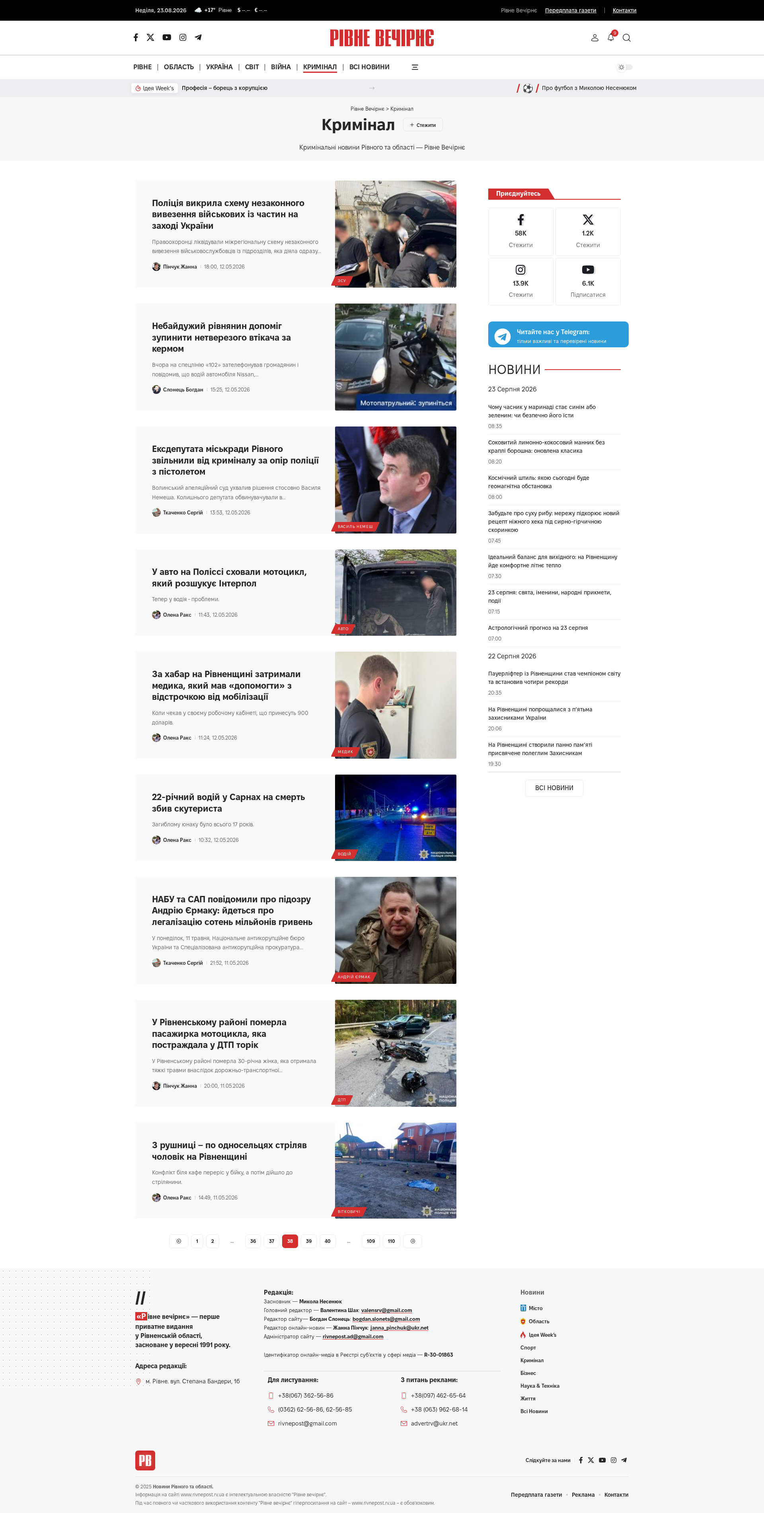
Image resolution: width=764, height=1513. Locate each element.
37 (271, 1241)
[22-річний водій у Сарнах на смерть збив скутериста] (395, 818)
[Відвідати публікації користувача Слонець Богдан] (156, 389)
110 (391, 1241)
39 (309, 1241)
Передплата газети (570, 10)
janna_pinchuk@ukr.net (399, 1327)
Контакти (625, 10)
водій (344, 854)
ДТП (342, 1100)
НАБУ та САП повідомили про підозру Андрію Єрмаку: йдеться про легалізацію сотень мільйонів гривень (232, 910)
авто (343, 629)
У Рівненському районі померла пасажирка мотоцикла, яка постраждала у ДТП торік (219, 1033)
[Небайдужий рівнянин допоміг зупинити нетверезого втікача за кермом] (395, 357)
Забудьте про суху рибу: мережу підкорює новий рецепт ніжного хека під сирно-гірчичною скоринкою (554, 521)
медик (345, 752)
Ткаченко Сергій (183, 512)
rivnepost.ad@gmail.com (353, 1336)
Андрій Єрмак (354, 977)
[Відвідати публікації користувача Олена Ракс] (156, 614)
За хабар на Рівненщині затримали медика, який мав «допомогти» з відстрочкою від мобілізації (226, 685)
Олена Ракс (177, 614)
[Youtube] (588, 282)
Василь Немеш (355, 526)
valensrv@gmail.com (386, 1310)
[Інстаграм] (183, 37)
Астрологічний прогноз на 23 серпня (538, 628)
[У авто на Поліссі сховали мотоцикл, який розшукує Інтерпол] (395, 592)
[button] (595, 38)
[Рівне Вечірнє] (145, 1460)
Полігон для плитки (208, 88)
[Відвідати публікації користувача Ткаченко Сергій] (156, 512)
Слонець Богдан (183, 389)
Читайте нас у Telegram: (553, 332)
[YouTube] (166, 37)
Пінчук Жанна (180, 266)
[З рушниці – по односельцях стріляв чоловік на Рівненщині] (395, 1171)
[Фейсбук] (135, 37)
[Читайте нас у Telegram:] (502, 336)
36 (253, 1241)
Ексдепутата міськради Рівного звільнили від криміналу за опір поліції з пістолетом (235, 460)
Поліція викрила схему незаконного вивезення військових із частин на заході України (228, 214)
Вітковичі (349, 1211)
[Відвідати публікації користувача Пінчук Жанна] (156, 266)
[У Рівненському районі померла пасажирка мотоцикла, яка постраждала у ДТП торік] (395, 1053)
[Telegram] (198, 37)
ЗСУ (342, 280)
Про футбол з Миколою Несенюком (589, 88)
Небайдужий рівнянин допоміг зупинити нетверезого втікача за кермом (221, 337)
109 (371, 1241)
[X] (150, 37)
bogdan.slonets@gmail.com (386, 1319)
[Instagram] (521, 282)
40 (328, 1241)
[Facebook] (521, 232)
